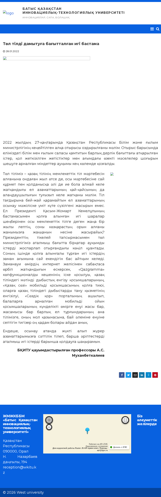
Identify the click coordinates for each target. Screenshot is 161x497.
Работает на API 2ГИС (98, 444)
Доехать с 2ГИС (120, 447)
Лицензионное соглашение (97, 446)
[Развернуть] (125, 420)
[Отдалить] (49, 427)
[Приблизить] (49, 420)
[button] (157, 29)
